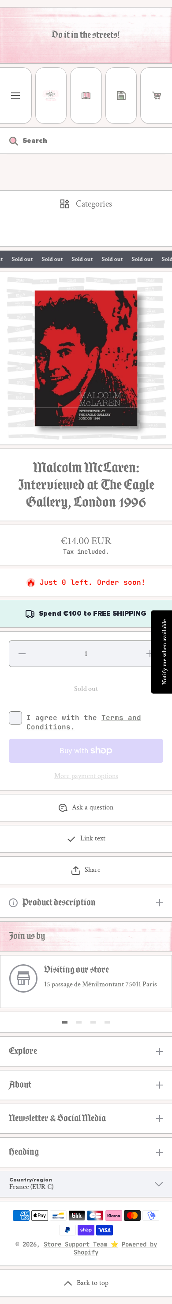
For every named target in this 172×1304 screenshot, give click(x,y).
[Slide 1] (64, 1022)
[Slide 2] (79, 1022)
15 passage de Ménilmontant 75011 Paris (100, 984)
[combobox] (86, 140)
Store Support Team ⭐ (81, 1244)
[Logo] (51, 95)
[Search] (9, 140)
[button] (156, 95)
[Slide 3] (93, 1022)
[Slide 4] (107, 1022)
